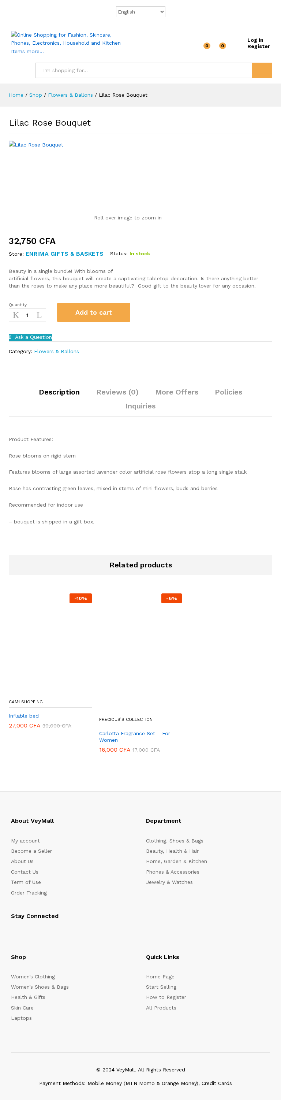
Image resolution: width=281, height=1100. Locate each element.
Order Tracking (29, 893)
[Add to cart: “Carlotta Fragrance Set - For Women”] (122, 708)
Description (59, 392)
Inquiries (140, 406)
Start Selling (161, 987)
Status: (119, 253)
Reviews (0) (117, 392)
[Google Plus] (35, 934)
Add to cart (93, 312)
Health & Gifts (28, 997)
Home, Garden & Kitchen (176, 861)
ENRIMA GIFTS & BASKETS (65, 253)
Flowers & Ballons (56, 351)
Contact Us (24, 872)
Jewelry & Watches (169, 882)
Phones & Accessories (172, 872)
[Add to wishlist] (144, 312)
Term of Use (26, 882)
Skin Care (22, 1008)
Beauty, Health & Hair (172, 851)
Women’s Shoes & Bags (40, 987)
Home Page (160, 976)
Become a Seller (31, 851)
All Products (161, 1008)
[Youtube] (47, 934)
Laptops (21, 1018)
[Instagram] (58, 934)
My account (25, 841)
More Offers (176, 392)
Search (262, 70)
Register (258, 46)
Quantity (18, 305)
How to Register (166, 997)
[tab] (59, 395)
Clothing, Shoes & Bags (174, 841)
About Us (22, 861)
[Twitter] (24, 934)
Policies (228, 392)
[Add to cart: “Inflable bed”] (32, 690)
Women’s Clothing (33, 976)
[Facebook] (13, 934)
